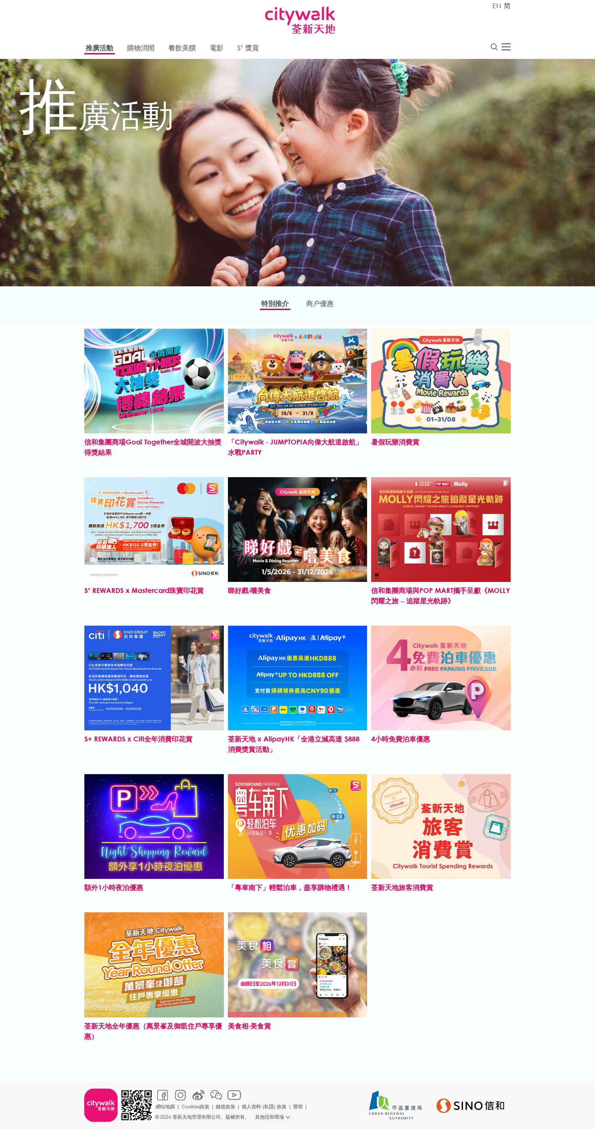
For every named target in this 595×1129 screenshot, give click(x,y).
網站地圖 (165, 1106)
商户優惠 (320, 303)
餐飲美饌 (182, 48)
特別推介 (275, 303)
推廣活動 (99, 48)
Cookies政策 (195, 1106)
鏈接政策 (225, 1106)
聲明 (298, 1106)
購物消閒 (141, 48)
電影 (216, 48)
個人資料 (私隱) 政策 (264, 1106)
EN (496, 6)
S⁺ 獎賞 (248, 48)
